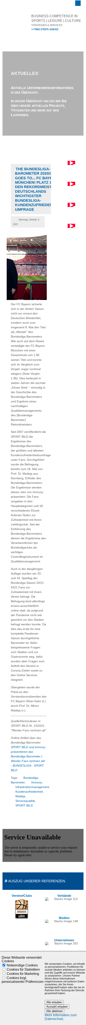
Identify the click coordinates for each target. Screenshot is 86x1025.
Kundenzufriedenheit (29, 791)
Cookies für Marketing (23, 973)
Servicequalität (25, 800)
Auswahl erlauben (57, 1006)
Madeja (20, 796)
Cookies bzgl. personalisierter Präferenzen (23, 979)
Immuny (36, 782)
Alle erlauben (54, 1002)
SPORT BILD (24, 805)
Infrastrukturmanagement (32, 787)
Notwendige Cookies (22, 965)
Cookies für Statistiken (23, 969)
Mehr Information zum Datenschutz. (61, 1017)
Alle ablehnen (54, 1011)
